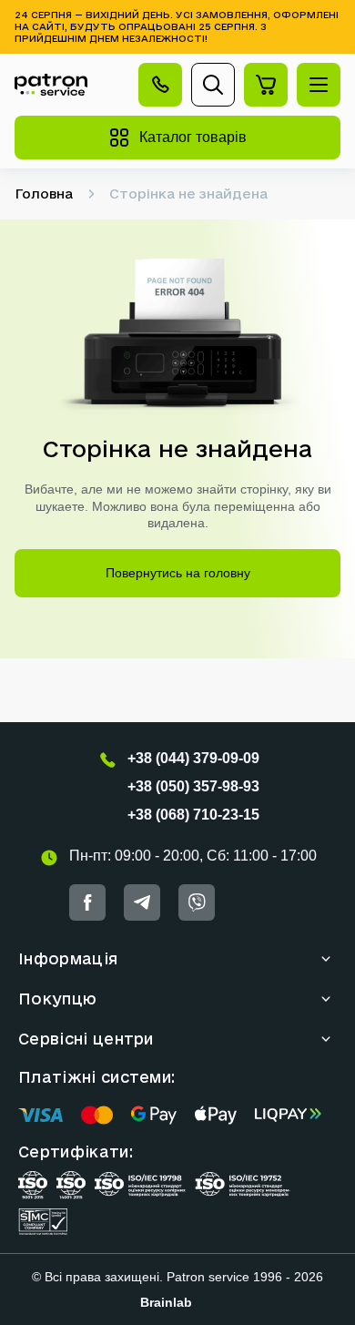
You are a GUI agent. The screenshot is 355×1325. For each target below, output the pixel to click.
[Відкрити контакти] (160, 85)
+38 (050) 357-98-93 (193, 786)
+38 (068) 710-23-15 (193, 814)
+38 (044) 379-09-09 (193, 758)
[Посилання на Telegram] (142, 902)
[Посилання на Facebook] (87, 902)
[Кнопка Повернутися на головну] (51, 85)
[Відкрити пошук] (213, 85)
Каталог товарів (193, 137)
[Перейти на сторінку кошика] (266, 85)
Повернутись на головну (178, 573)
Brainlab (166, 1302)
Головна (44, 193)
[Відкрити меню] (318, 85)
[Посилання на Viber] (196, 902)
